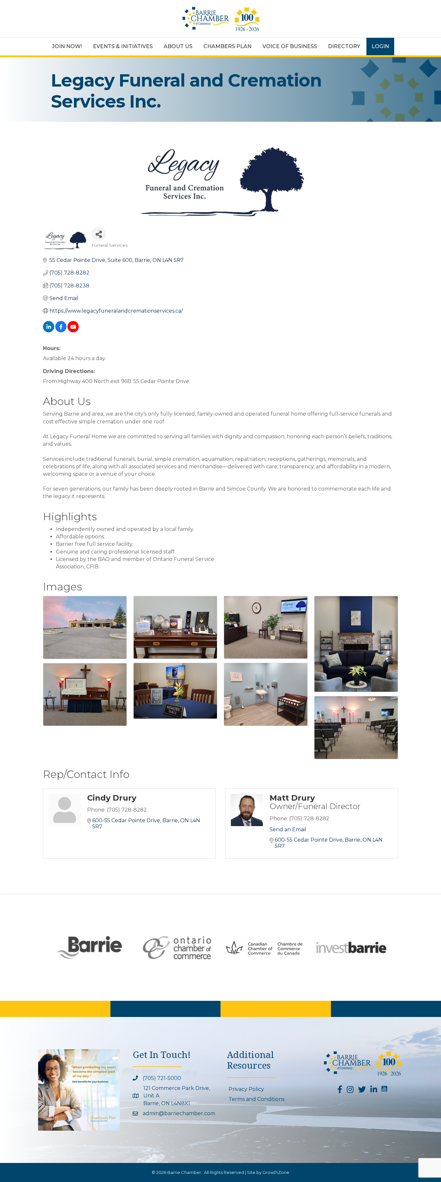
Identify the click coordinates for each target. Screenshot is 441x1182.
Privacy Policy (246, 1089)
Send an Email (288, 829)
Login (380, 46)
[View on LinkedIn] (48, 330)
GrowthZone (275, 1172)
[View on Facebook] (61, 330)
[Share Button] (98, 234)
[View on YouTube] (73, 330)
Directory (344, 46)
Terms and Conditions (256, 1099)
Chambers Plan (227, 46)
